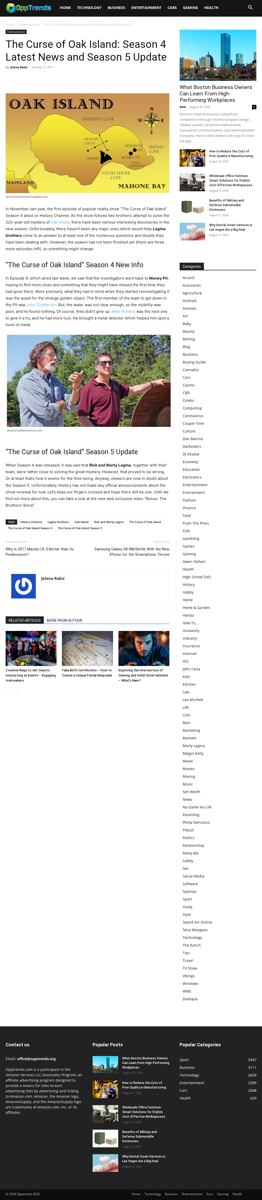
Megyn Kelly (193, 753)
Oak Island (60, 222)
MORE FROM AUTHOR (64, 620)
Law (186, 692)
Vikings (189, 975)
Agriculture (192, 293)
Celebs (188, 400)
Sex (186, 868)
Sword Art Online (197, 922)
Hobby (188, 592)
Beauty (188, 331)
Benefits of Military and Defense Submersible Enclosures (226, 205)
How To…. (191, 622)
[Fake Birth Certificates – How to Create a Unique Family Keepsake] (87, 648)
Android (189, 300)
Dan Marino (193, 438)
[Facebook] (11, 79)
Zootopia (190, 998)
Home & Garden (196, 607)
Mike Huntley (123, 311)
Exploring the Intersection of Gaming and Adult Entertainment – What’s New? (143, 675)
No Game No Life (197, 807)
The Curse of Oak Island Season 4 (30, 528)
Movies (189, 768)
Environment (194, 492)
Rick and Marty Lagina (109, 522)
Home (65, 7)
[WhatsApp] (46, 79)
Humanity (191, 630)
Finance (189, 507)
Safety (188, 860)
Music (188, 784)
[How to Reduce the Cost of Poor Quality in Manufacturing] (192, 158)
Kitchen (189, 684)
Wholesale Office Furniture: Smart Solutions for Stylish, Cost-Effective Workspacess (230, 180)
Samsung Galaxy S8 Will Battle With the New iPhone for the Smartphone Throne (131, 552)
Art (185, 316)
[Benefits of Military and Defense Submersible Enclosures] (192, 207)
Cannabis (191, 369)
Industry (190, 638)
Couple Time (193, 423)
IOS (186, 661)
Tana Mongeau (195, 929)
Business (116, 7)
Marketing (191, 730)
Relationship (193, 845)
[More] (58, 79)
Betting (189, 339)
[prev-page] (9, 690)
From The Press (196, 523)
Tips (186, 952)
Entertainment (146, 7)
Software (190, 883)
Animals (189, 308)
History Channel (31, 522)
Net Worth (191, 791)
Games (188, 546)
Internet (189, 653)
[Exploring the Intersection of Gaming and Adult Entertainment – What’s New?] (143, 648)
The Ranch (192, 945)
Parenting (191, 814)
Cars (172, 7)
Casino (188, 385)
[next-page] (17, 690)
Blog (186, 346)
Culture (189, 431)
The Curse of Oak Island (145, 522)
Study (187, 906)
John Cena (191, 668)
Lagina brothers (58, 522)
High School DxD (197, 576)
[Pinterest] (34, 79)
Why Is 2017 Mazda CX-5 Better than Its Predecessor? (40, 552)
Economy (190, 461)
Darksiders (192, 446)
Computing (192, 408)
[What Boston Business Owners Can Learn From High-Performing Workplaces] (218, 55)
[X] (22, 79)
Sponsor (190, 891)
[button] (250, 8)
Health (211, 7)
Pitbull (188, 830)
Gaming (190, 7)
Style (187, 914)
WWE (187, 991)
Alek (183, 107)
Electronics (192, 477)
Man (186, 722)
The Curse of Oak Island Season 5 (80, 528)
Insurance (191, 645)
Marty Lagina (194, 745)
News (187, 799)
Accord (188, 277)
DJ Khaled (191, 454)
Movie (188, 761)
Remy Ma (191, 853)
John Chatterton (41, 304)
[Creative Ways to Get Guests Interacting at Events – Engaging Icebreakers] (31, 648)
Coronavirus (193, 415)
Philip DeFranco (196, 822)
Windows (190, 983)
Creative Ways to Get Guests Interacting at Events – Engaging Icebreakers (31, 675)
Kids (186, 676)
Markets (189, 738)
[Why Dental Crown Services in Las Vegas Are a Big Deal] (192, 231)
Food (187, 515)
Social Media (193, 876)
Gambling (191, 538)
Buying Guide (194, 362)
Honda (188, 615)
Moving (189, 776)
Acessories (192, 285)
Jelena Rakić (19, 67)
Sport (187, 899)
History (189, 584)
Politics (189, 837)
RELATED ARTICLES (25, 620)
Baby (187, 323)
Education (191, 469)
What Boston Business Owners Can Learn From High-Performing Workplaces (216, 93)
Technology (89, 7)
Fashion (189, 500)
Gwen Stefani (194, 561)
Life (186, 707)
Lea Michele (193, 699)
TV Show (190, 968)
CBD (186, 392)
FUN (186, 530)
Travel (188, 960)
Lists (186, 715)
